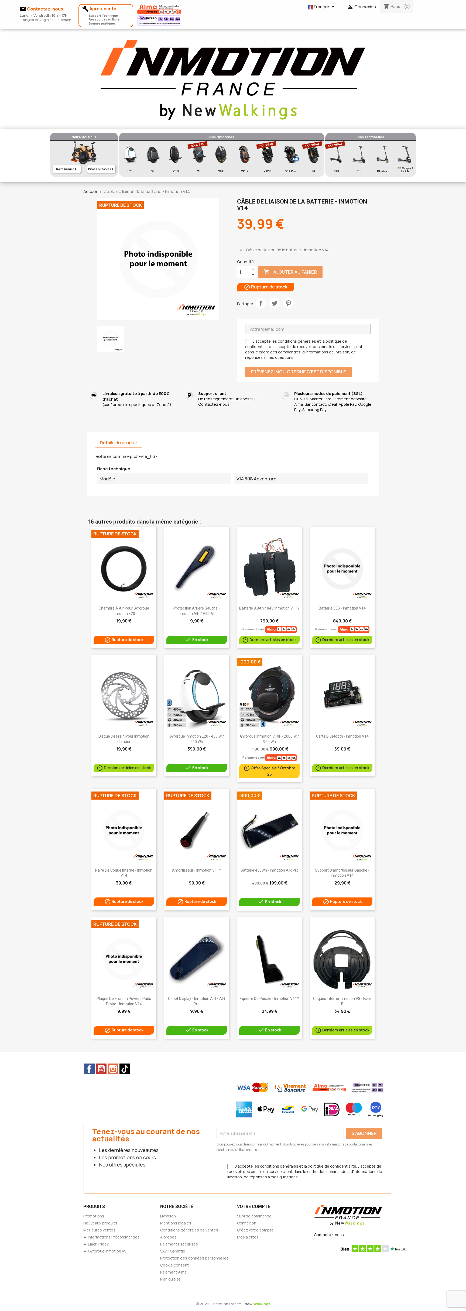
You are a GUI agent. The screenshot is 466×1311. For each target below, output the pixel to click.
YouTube (101, 1069)
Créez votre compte (255, 1230)
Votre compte (253, 1206)
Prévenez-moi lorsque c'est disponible (298, 372)
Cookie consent (174, 1265)
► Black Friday (95, 1244)
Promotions (93, 1216)
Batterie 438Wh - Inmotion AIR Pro (270, 870)
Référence (106, 456)
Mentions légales (175, 1223)
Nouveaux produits (100, 1223)
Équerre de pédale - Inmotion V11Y (269, 998)
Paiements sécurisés (179, 1244)
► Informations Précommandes (111, 1237)
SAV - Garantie (172, 1251)
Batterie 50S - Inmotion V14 (342, 608)
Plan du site (170, 1279)
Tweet (274, 303)
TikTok (124, 1069)
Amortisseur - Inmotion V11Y (196, 870)
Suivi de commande (254, 1216)
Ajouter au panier (290, 272)
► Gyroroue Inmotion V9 (104, 1251)
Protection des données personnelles (194, 1258)
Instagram (113, 1069)
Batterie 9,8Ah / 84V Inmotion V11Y (269, 608)
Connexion (246, 1223)
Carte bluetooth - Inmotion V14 (342, 736)
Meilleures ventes (99, 1230)
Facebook (89, 1069)
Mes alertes (248, 1237)
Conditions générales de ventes (189, 1230)
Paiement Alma (173, 1272)
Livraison (168, 1216)
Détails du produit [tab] (118, 443)
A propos (168, 1237)
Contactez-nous (329, 1234)
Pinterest (288, 303)
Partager (260, 303)
